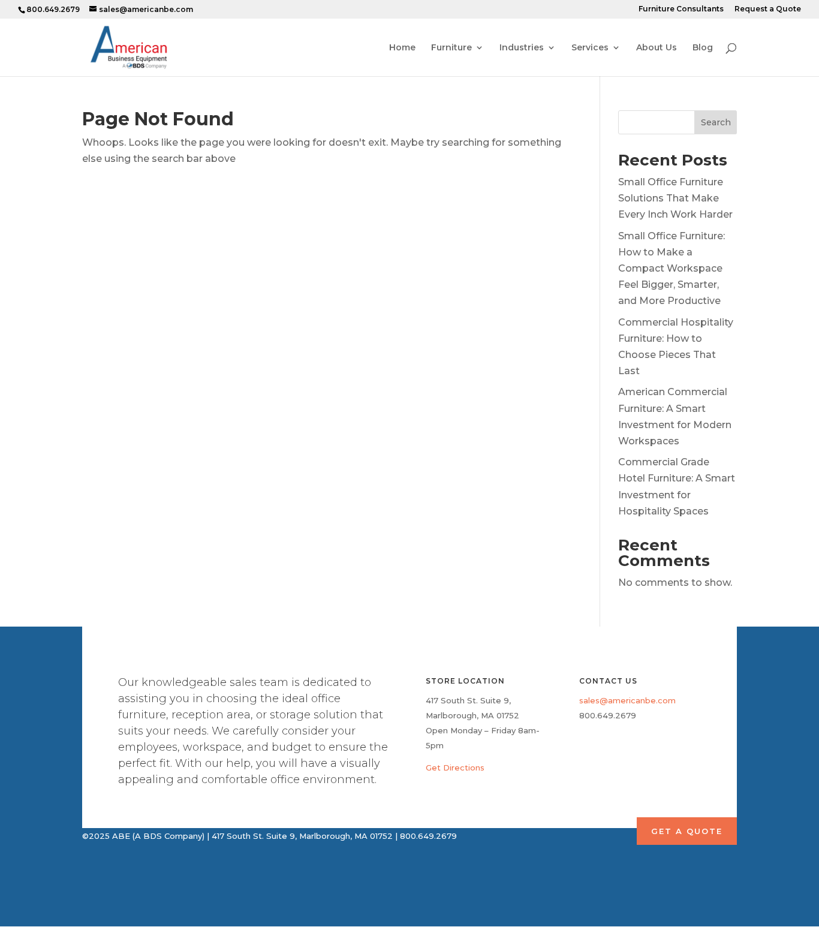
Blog (702, 48)
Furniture (451, 48)
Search (716, 122)
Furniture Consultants (681, 9)
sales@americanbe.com (627, 700)
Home (402, 48)
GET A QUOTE (686, 831)
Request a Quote (767, 9)
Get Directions (455, 767)
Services (590, 48)
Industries (521, 48)
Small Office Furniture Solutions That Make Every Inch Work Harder (675, 198)
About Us (656, 48)
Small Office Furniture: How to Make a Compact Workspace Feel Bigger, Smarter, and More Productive (671, 268)
